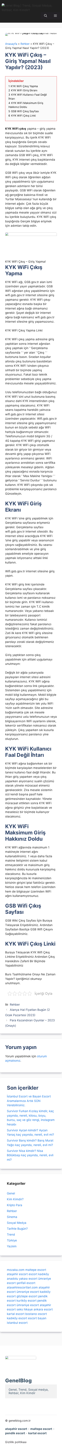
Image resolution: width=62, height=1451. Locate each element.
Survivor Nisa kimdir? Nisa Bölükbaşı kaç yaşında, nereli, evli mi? (30, 1155)
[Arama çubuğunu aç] (45, 15)
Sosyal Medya (16, 1222)
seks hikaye (25, 1309)
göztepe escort (27, 1296)
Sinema (12, 1217)
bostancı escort (36, 1314)
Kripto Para (14, 1205)
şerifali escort (26, 1283)
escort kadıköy (39, 1274)
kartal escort (15, 1314)
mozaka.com (15, 1270)
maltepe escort (35, 1270)
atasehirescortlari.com (22, 1287)
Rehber (15, 1004)
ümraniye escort (28, 1291)
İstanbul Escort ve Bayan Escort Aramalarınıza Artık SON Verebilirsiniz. (29, 1101)
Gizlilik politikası (16, 1442)
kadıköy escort (17, 1318)
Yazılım (12, 1246)
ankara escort (43, 1309)
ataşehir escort (17, 1274)
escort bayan (37, 1318)
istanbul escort (17, 1322)
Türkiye (12, 1240)
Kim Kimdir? (15, 1199)
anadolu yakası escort (22, 1278)
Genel (11, 1193)
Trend (11, 1234)
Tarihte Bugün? (17, 1228)
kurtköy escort (27, 1300)
